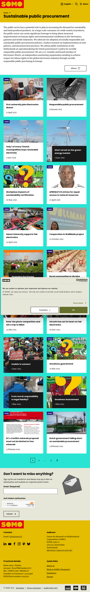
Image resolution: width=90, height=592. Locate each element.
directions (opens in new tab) (59, 550)
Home (6, 13)
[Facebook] (14, 543)
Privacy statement (34, 588)
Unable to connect (21, 364)
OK (73, 310)
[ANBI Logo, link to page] (68, 588)
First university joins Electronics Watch (22, 106)
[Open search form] (76, 4)
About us (50, 566)
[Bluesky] (28, 543)
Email (12, 486)
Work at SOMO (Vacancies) (58, 569)
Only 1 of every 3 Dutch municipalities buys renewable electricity (22, 149)
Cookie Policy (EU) (51, 588)
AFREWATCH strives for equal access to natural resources (64, 193)
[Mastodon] (23, 543)
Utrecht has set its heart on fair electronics (65, 323)
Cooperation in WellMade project (66, 234)
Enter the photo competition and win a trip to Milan (23, 323)
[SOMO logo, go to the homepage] (12, 4)
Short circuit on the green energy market (68, 151)
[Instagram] (19, 543)
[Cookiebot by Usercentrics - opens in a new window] (77, 280)
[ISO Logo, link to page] (75, 588)
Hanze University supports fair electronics (22, 236)
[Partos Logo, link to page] (83, 588)
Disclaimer (20, 588)
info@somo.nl (16, 536)
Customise (43, 310)
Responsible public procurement (66, 104)
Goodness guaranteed (61, 363)
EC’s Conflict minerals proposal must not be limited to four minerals (22, 441)
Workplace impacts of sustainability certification (20, 193)
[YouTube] (9, 544)
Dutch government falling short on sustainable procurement (65, 440)
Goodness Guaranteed (67, 399)
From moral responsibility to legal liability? (24, 398)
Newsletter (51, 573)
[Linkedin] (5, 543)
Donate (50, 577)
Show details (78, 303)
